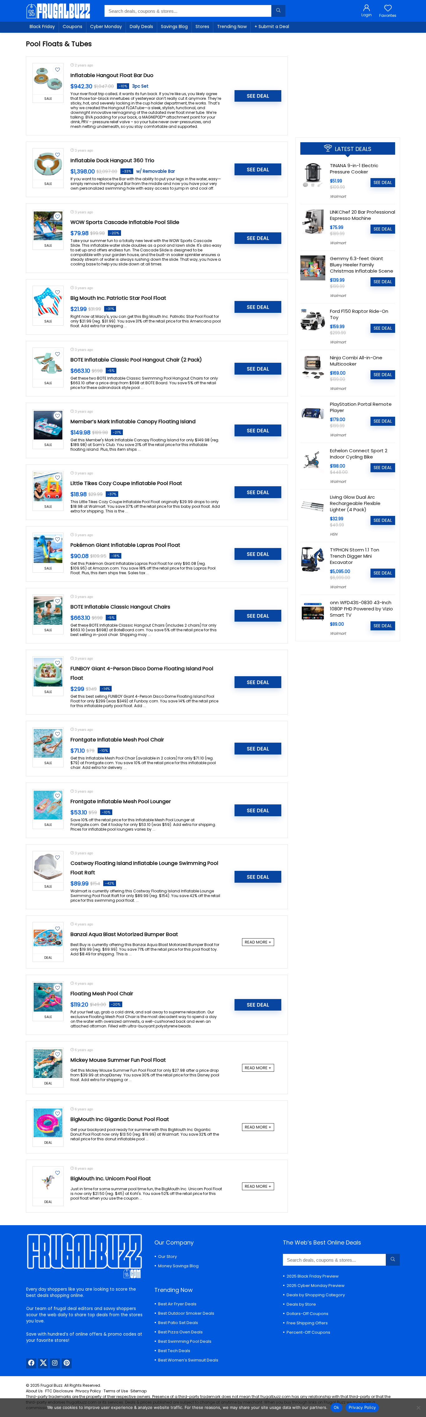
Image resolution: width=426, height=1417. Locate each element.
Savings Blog (174, 26)
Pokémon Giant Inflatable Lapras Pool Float (125, 545)
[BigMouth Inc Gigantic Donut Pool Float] (48, 1122)
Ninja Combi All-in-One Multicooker (356, 360)
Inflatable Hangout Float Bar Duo (111, 75)
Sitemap (138, 1391)
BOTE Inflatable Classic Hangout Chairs (120, 606)
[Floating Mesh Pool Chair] (48, 997)
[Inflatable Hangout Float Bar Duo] (48, 79)
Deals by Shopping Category (316, 1295)
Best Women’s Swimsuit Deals (188, 1360)
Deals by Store (301, 1304)
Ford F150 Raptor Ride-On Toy (359, 314)
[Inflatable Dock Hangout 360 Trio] (48, 164)
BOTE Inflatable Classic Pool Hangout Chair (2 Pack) (136, 359)
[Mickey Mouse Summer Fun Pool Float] (48, 1063)
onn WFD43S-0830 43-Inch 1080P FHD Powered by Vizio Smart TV (361, 608)
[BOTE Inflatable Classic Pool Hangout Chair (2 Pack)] (48, 363)
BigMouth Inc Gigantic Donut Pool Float (119, 1119)
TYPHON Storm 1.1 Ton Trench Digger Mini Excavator (354, 555)
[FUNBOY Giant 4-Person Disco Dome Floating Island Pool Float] (48, 672)
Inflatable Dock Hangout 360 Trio (112, 160)
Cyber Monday (106, 26)
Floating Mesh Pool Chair (101, 993)
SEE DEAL (258, 95)
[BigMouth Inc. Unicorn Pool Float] (48, 1182)
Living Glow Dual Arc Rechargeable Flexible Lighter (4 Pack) (355, 503)
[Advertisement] (347, 82)
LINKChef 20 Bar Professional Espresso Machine (362, 215)
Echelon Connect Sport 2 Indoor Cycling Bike (358, 453)
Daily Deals (141, 26)
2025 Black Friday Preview (313, 1276)
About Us (34, 1391)
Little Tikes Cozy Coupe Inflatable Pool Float (126, 483)
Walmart (338, 196)
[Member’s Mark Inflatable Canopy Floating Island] (48, 425)
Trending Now (232, 26)
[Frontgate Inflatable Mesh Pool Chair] (48, 743)
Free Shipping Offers (307, 1323)
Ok (336, 1407)
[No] (418, 1408)
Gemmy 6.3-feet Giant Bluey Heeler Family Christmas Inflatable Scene (361, 264)
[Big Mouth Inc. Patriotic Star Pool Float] (48, 301)
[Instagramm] (55, 1363)
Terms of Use (116, 1391)
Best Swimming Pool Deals (184, 1341)
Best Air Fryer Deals (177, 1304)
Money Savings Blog (178, 1266)
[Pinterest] (67, 1363)
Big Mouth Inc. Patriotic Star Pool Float (118, 298)
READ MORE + (258, 942)
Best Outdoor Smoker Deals (186, 1313)
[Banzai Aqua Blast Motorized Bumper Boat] (48, 938)
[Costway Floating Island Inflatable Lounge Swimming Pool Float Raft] (48, 866)
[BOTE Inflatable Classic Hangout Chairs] (48, 610)
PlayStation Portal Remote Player (361, 407)
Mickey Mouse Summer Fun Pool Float (118, 1060)
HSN (333, 534)
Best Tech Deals (174, 1351)
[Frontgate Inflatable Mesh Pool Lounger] (48, 805)
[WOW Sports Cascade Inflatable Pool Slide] (48, 225)
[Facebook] (31, 1363)
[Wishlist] (388, 8)
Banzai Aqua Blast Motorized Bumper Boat (124, 934)
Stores (202, 26)
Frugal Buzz (51, 1385)
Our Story (167, 1256)
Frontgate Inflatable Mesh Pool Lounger (120, 801)
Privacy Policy (88, 1391)
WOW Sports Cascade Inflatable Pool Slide (124, 222)
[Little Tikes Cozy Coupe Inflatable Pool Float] (48, 486)
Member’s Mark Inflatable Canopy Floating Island (133, 421)
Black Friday (42, 26)
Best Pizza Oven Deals (180, 1332)
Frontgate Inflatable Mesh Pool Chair (117, 739)
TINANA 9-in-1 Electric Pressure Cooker (354, 168)
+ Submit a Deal (271, 26)
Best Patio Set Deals (178, 1323)
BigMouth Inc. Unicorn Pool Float (110, 1178)
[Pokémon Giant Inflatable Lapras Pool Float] (48, 548)
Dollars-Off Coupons (307, 1314)
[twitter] (43, 1363)
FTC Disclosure (59, 1391)
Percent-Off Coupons (308, 1332)
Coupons (72, 26)
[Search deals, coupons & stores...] (278, 11)
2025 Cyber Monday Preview (316, 1285)
